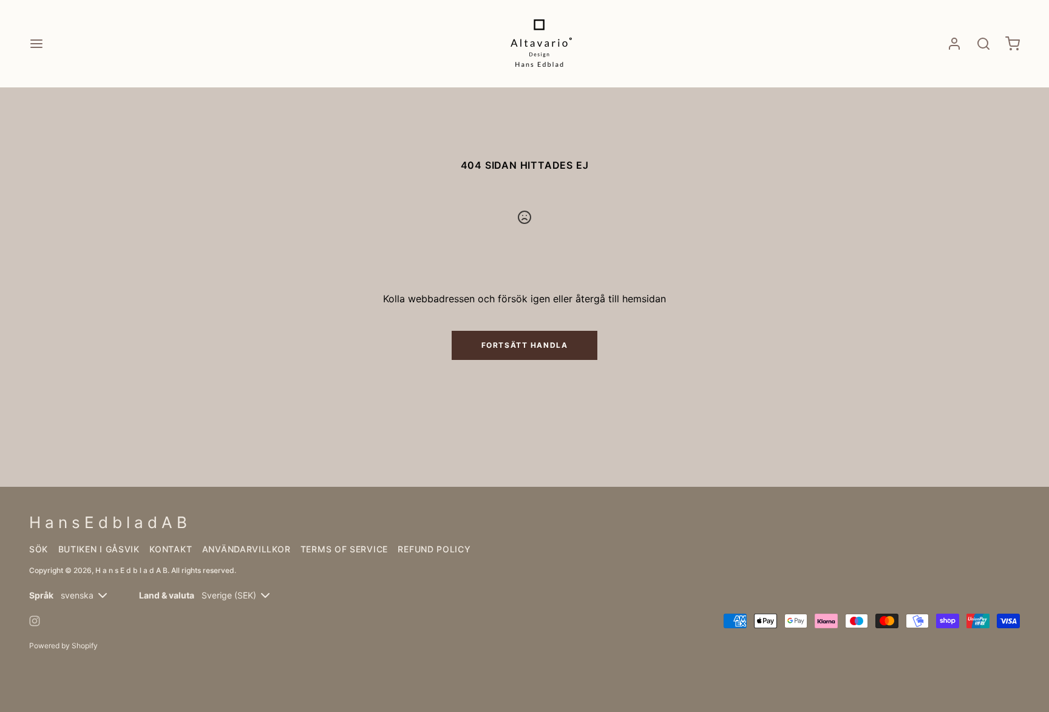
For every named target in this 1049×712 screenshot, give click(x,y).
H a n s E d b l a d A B (131, 570)
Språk (41, 595)
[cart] (1012, 43)
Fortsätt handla (524, 345)
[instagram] (34, 621)
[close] (983, 43)
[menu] (36, 43)
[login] (954, 43)
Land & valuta (166, 595)
